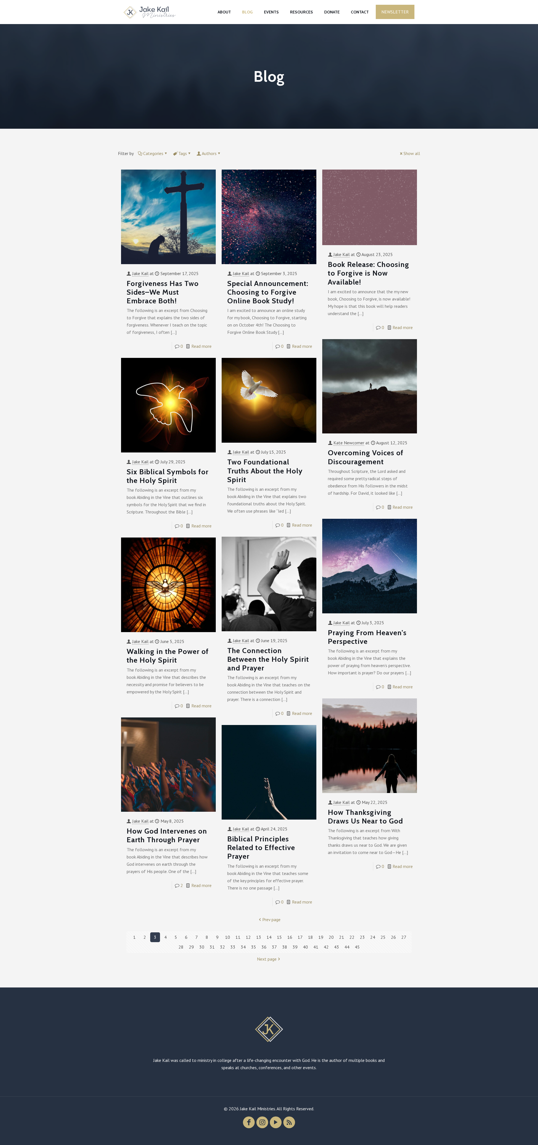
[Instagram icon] (262, 1122)
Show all (412, 153)
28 (181, 947)
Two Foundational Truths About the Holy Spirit (265, 470)
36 (263, 947)
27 (403, 937)
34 (243, 947)
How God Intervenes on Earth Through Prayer (167, 835)
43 (336, 947)
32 (222, 947)
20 (331, 937)
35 (253, 947)
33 (232, 947)
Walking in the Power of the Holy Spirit (168, 656)
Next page (267, 959)
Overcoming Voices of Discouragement (366, 457)
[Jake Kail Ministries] (150, 12)
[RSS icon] (289, 1122)
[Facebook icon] (249, 1122)
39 (295, 947)
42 (326, 947)
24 (372, 937)
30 (201, 947)
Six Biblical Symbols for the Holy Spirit (167, 476)
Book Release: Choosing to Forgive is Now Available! (368, 273)
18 (310, 937)
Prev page (271, 919)
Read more (201, 346)
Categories (153, 153)
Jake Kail (140, 273)
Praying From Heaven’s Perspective (367, 637)
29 (191, 947)
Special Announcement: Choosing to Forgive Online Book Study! (267, 292)
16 (289, 937)
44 (346, 947)
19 (320, 937)
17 (300, 937)
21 (341, 937)
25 (383, 937)
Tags (182, 153)
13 (258, 937)
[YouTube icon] (276, 1122)
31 (212, 947)
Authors (209, 153)
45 (357, 947)
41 (315, 947)
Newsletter (395, 12)
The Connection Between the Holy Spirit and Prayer (268, 659)
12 (248, 937)
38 (284, 947)
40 (305, 947)
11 (237, 937)
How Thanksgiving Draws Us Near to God (365, 816)
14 (269, 937)
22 (351, 937)
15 (279, 937)
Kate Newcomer (348, 442)
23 (362, 937)
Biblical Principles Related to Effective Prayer (261, 847)
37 (274, 947)
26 (393, 937)
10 (227, 937)
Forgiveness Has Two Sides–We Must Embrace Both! (163, 292)
